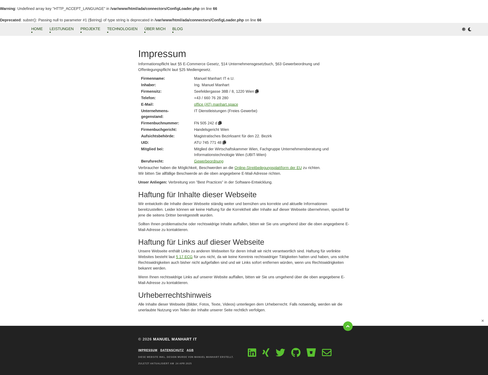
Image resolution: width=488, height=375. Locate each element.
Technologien (122, 29)
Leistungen (62, 29)
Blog (177, 29)
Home (37, 29)
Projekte (90, 29)
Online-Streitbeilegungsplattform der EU (268, 168)
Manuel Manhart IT (175, 339)
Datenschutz (172, 350)
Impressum (147, 350)
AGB (190, 350)
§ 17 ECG (184, 257)
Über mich (154, 29)
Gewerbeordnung (208, 161)
